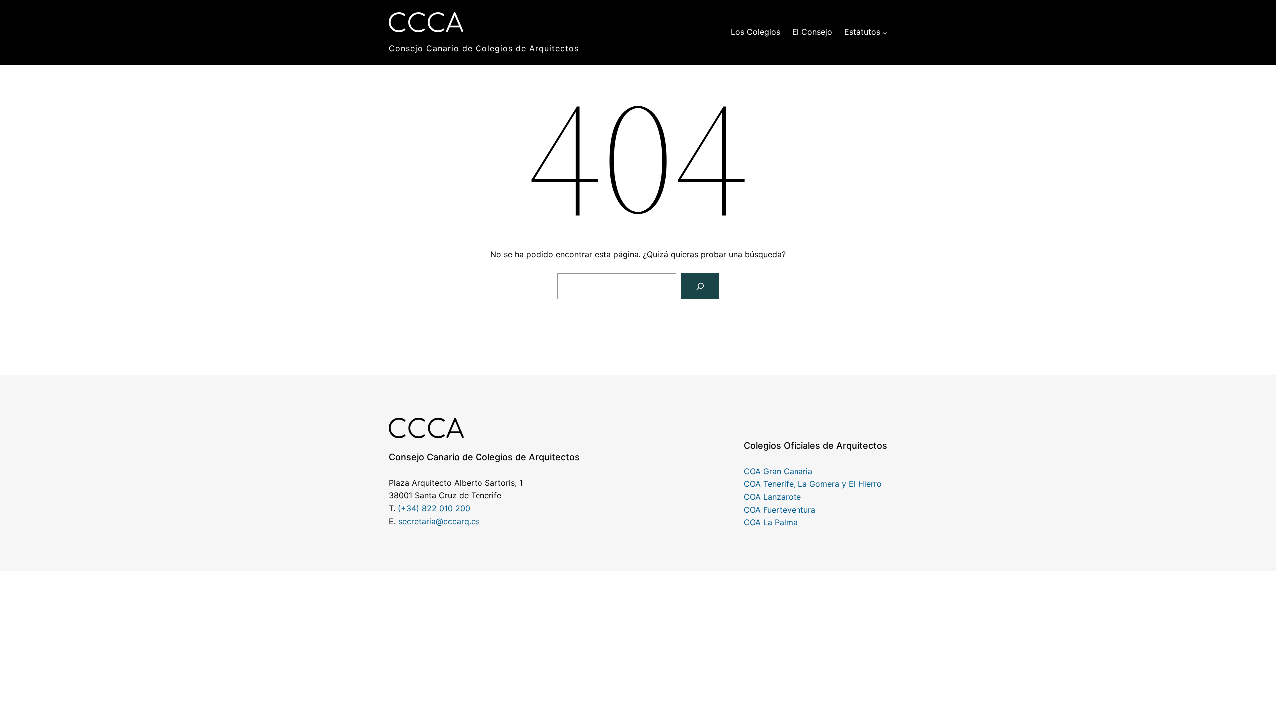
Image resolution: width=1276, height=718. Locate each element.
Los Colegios (755, 32)
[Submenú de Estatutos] (884, 32)
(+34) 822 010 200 (434, 508)
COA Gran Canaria (778, 471)
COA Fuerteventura (779, 510)
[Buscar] (700, 286)
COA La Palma (771, 522)
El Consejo (812, 32)
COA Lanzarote (772, 497)
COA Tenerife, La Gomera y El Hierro (813, 484)
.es (474, 521)
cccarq (456, 521)
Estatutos (862, 32)
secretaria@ (420, 521)
